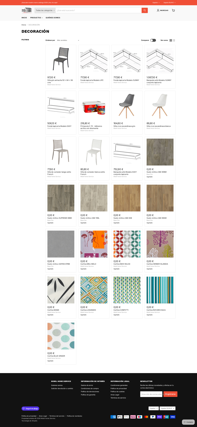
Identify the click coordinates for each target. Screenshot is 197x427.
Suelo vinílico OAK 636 (123, 218)
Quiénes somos (53, 18)
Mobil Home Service (54, 84)
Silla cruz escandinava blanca (159, 126)
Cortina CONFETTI (121, 310)
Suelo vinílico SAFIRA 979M (58, 264)
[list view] (174, 40)
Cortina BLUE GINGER (56, 356)
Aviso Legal (115, 395)
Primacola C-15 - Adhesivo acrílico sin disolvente (91, 127)
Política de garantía (88, 395)
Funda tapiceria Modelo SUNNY (126, 80)
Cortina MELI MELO (88, 264)
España (169, 2)
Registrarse (170, 394)
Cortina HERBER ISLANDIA (157, 264)
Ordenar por (50, 40)
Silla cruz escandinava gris (124, 126)
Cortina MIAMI (53, 310)
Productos (35, 18)
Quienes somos (56, 385)
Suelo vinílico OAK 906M (157, 172)
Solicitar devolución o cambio (62, 388)
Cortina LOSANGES (88, 310)
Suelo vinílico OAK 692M (157, 218)
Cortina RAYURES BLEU (156, 310)
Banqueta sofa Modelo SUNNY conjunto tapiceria (159, 81)
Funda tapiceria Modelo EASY (59, 126)
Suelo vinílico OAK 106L (89, 218)
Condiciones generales (119, 385)
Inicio (24, 18)
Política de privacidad (119, 388)
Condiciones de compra (90, 388)
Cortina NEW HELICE (122, 264)
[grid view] (170, 40)
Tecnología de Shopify (29, 421)
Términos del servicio (56, 416)
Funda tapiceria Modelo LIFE (91, 80)
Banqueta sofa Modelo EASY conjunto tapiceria (125, 173)
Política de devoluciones (90, 391)
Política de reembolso (74, 416)
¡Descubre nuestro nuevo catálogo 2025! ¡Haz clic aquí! (39, 2)
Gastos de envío (87, 385)
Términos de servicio (118, 398)
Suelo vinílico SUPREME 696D (59, 218)
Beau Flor (150, 174)
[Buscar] (145, 10)
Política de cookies (117, 391)
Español (155, 2)
